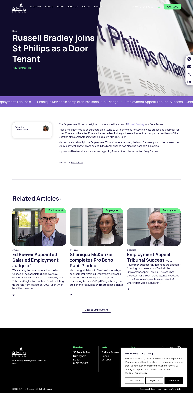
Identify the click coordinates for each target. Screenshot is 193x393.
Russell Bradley (135, 124)
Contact (172, 6)
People (49, 6)
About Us (72, 6)
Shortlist (98, 6)
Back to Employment (96, 309)
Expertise (35, 6)
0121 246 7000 (81, 363)
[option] (67, 101)
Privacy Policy (140, 372)
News (60, 6)
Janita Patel (21, 129)
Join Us (86, 6)
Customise (134, 380)
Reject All (154, 380)
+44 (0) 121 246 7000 (141, 6)
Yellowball (176, 389)
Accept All (174, 380)
